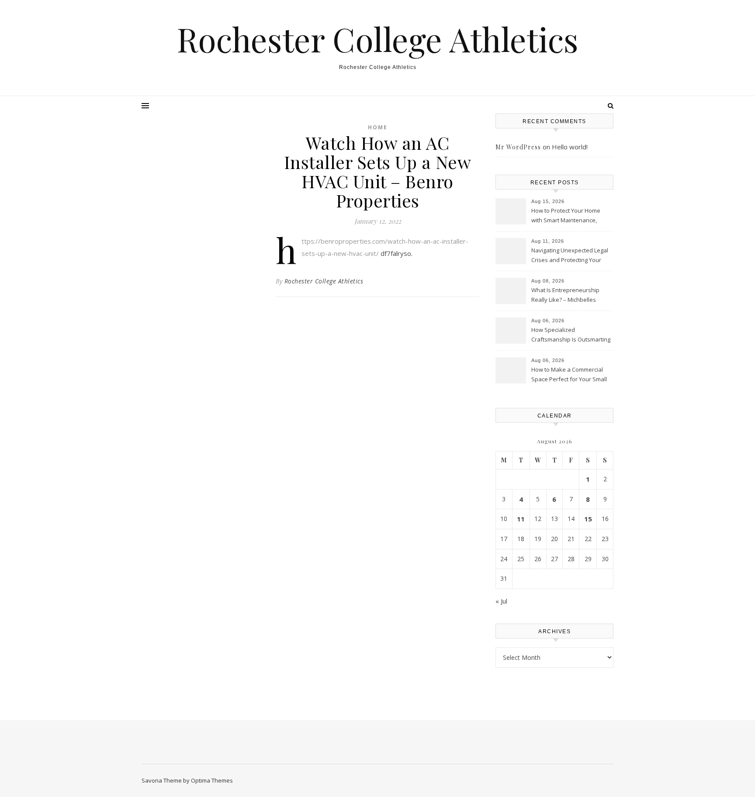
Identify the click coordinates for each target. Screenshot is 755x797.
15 (588, 518)
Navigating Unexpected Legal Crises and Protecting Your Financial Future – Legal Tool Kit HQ (569, 256)
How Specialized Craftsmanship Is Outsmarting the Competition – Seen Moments (570, 335)
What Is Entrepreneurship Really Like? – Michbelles (565, 295)
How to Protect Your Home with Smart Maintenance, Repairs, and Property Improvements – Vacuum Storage (565, 216)
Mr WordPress (518, 147)
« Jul (501, 601)
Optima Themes (212, 780)
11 (521, 518)
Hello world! (570, 146)
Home (378, 127)
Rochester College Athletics (377, 39)
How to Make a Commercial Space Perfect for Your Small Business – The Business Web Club (571, 375)
